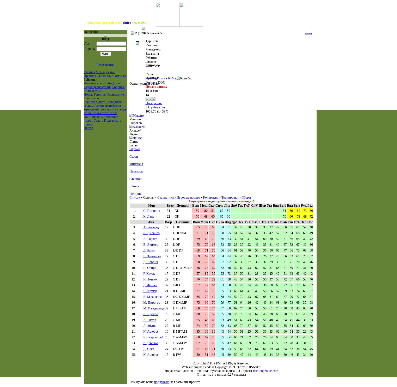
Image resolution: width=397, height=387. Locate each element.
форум (308, 33)
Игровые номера (188, 197)
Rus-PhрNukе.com (265, 371)
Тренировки (230, 197)
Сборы (246, 197)
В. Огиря (149, 268)
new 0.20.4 (139, 22)
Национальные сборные (101, 117)
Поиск (88, 94)
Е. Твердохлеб (153, 337)
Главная (89, 72)
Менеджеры (92, 90)
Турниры (100, 94)
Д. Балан (149, 250)
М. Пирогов (151, 302)
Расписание (115, 94)
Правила (90, 76)
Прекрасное (154, 103)
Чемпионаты (93, 83)
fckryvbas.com (155, 107)
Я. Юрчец (150, 291)
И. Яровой (150, 314)
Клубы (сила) (112, 83)
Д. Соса (148, 349)
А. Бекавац (151, 227)
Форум (88, 120)
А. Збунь (149, 325)
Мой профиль (105, 72)
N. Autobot (150, 331)
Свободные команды (111, 76)
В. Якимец (150, 244)
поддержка (161, 382)
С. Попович (151, 210)
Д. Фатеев (150, 285)
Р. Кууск (149, 273)
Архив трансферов (107, 105)
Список (134, 197)
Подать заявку (156, 86)
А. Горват (150, 239)
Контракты (211, 197)
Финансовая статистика (100, 113)
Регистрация (105, 64)
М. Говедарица (153, 308)
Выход (88, 128)
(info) (127, 22)
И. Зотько (150, 279)
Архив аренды (117, 109)
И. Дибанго (151, 233)
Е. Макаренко (153, 296)
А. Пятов (149, 320)
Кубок (172, 78)
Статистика (165, 197)
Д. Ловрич (150, 262)
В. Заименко (152, 256)
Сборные (118, 87)
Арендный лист (95, 109)
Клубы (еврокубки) (97, 87)
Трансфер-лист (94, 102)
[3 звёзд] (150, 99)
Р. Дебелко (150, 343)
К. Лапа (148, 216)
